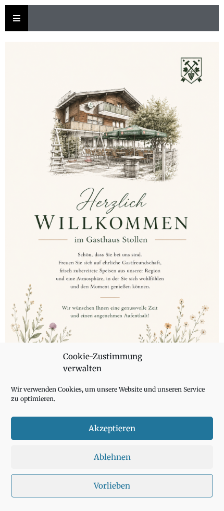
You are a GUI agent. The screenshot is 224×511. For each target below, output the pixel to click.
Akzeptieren (112, 428)
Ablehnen (112, 457)
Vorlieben (112, 486)
